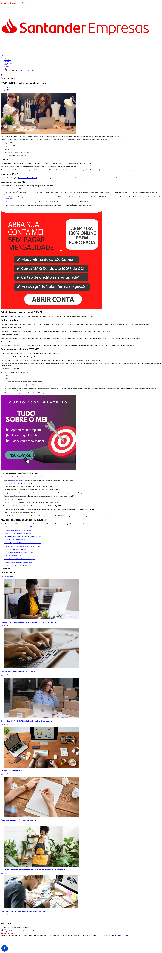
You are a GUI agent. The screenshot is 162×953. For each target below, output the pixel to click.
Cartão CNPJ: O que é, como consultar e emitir (18, 565)
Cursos (6, 66)
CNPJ (12, 139)
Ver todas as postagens (7, 576)
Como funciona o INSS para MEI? (14, 555)
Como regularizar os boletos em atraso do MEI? (18, 533)
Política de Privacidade (32, 71)
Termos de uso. (16, 931)
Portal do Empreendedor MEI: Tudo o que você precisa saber (22, 543)
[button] (4, 948)
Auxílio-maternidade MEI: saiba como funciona (18, 552)
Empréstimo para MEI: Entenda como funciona (18, 530)
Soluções (7, 61)
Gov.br (38, 360)
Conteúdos (7, 60)
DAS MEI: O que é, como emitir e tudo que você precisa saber (23, 536)
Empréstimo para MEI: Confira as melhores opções (19, 559)
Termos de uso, (20, 71)
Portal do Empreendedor (17, 480)
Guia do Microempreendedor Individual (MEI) (18, 527)
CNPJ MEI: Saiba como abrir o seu (14, 539)
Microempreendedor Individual (27, 178)
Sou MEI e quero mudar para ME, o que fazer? (18, 562)
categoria (61, 338)
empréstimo (103, 345)
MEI (5, 65)
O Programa (8, 63)
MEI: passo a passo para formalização (15, 549)
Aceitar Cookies (5, 937)
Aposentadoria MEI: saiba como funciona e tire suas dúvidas (22, 546)
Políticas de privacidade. (29, 931)
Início (6, 58)
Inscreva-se (4, 929)
